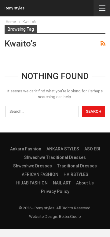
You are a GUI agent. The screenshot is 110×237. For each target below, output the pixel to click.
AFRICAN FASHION (40, 174)
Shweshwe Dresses (32, 165)
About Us (85, 182)
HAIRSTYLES (76, 174)
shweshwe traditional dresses (55, 157)
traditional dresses (77, 165)
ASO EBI (92, 148)
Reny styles (14, 8)
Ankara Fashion (25, 148)
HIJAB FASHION (32, 182)
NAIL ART (62, 182)
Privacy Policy (55, 191)
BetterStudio (70, 216)
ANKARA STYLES (62, 148)
